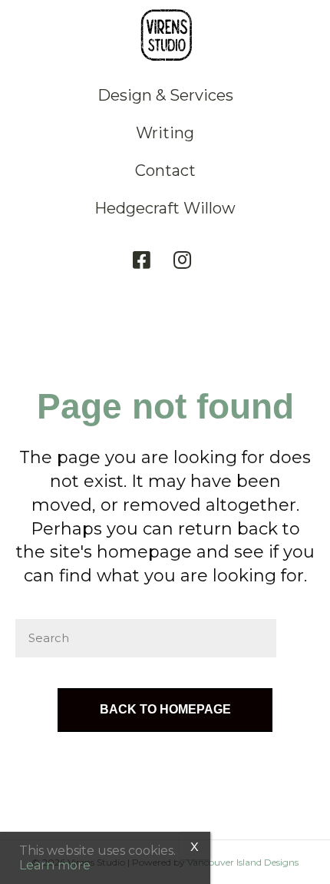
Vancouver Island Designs (243, 862)
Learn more (55, 865)
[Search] (295, 638)
